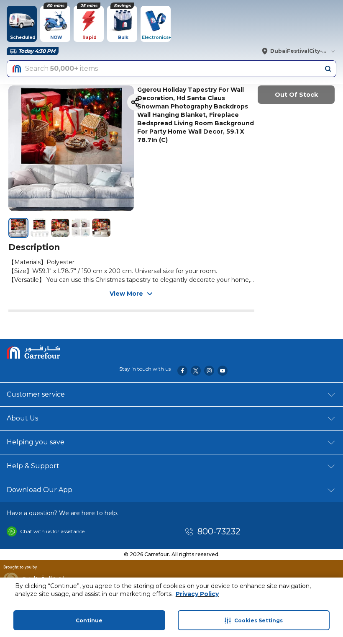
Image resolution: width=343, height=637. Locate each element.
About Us (22, 418)
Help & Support (33, 466)
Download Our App (39, 490)
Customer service (36, 394)
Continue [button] (89, 620)
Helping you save (35, 442)
